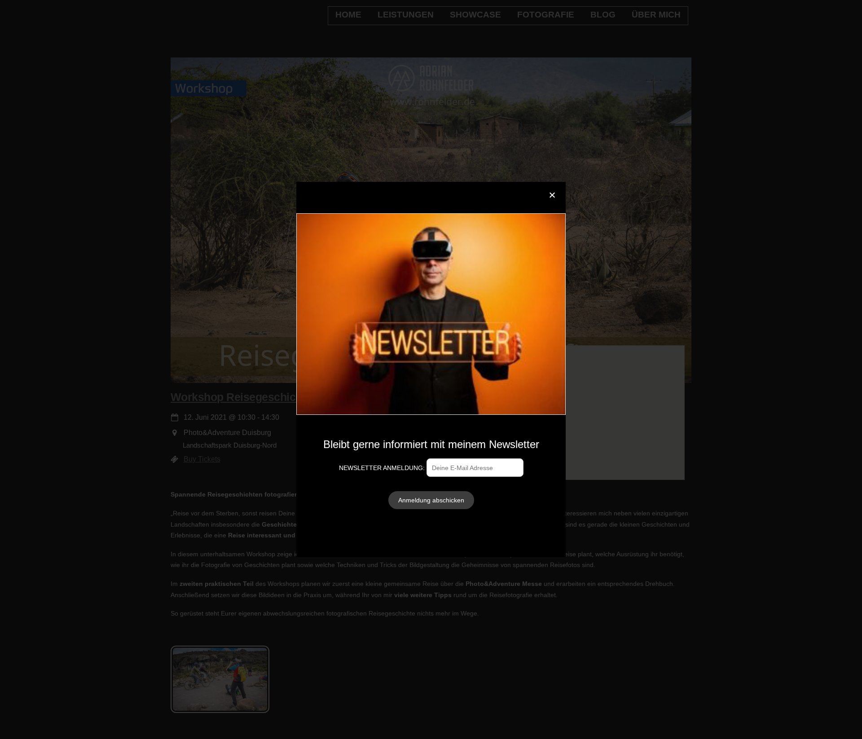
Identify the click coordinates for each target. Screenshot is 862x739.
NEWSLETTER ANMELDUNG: (383, 467)
